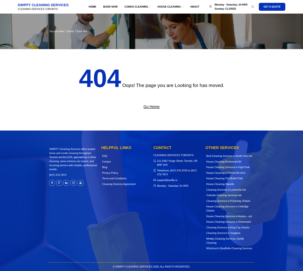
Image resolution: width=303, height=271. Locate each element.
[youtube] (80, 183)
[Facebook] (52, 183)
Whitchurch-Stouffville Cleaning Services (229, 248)
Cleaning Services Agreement (119, 184)
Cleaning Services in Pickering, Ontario (228, 201)
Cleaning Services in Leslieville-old (226, 189)
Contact (106, 161)
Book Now (110, 6)
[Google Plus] (59, 183)
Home (92, 6)
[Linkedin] (66, 183)
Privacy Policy (110, 173)
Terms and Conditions (114, 178)
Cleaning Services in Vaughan (223, 233)
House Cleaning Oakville (220, 184)
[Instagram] (73, 183)
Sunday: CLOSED (225, 8)
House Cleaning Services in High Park (228, 167)
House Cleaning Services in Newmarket (228, 221)
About (194, 6)
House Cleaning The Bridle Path (224, 178)
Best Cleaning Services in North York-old (229, 156)
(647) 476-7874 (57, 175)
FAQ (104, 156)
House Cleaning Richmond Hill (223, 161)
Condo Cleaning (136, 6)
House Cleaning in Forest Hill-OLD (225, 173)
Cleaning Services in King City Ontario (227, 227)
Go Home (151, 106)
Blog (104, 167)
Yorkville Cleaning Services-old (223, 195)
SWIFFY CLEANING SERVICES (43, 5)
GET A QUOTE (272, 6)
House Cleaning (169, 6)
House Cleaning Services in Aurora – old (229, 216)
